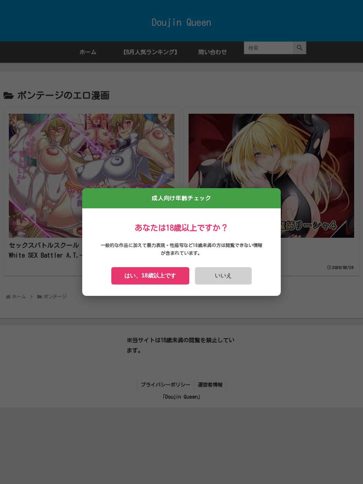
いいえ (223, 275)
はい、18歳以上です (150, 275)
